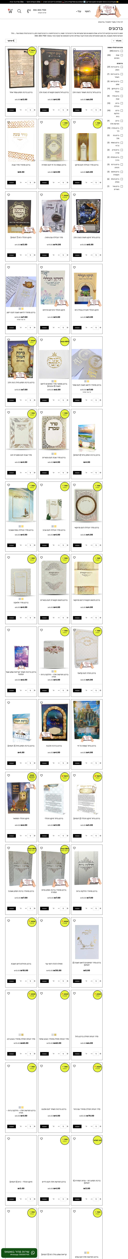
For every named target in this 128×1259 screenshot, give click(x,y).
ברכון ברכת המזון (113, 68)
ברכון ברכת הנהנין (113, 166)
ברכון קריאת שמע (113, 82)
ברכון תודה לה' (113, 129)
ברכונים (114, 51)
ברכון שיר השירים (113, 187)
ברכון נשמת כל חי (113, 144)
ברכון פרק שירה (113, 151)
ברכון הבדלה (113, 104)
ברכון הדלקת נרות (113, 113)
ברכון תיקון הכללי (113, 90)
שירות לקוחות (42, 13)
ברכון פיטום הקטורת (113, 173)
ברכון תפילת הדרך (113, 158)
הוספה (77, 110)
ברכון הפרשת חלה (113, 122)
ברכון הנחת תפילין (113, 180)
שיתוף (10, 41)
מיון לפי (118, 41)
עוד (79, 11)
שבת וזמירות (113, 56)
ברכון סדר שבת (113, 97)
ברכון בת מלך (113, 136)
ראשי (87, 11)
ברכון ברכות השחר (113, 75)
